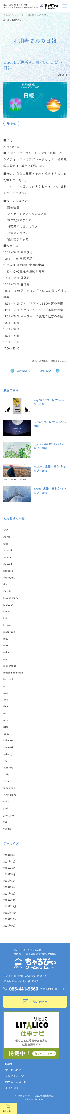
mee (5, 645)
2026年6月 (9, 868)
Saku (6, 733)
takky (6, 774)
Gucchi (63, 360)
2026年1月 (9, 900)
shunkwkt (8, 747)
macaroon (9, 632)
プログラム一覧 (14, 1076)
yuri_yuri (8, 815)
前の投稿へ (23, 371)
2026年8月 (9, 855)
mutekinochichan (13, 672)
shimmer (8, 740)
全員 (6, 530)
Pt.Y (5, 706)
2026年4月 (9, 881)
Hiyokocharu (10, 598)
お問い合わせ (39, 1001)
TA (5, 760)
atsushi (7, 550)
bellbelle (8, 570)
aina (5, 543)
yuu (5, 822)
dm (5, 584)
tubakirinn (9, 788)
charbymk (9, 577)
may (5, 638)
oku (5, 693)
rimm (6, 720)
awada (7, 557)
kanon (6, 611)
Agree (6, 537)
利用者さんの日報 (16, 1082)
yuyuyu (7, 828)
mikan (6, 652)
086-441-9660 (23, 989)
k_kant (7, 625)
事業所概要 (11, 1088)
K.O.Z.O (8, 604)
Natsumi (8, 679)
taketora (8, 767)
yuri (5, 808)
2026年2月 (9, 893)
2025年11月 (9, 913)
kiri (5, 618)
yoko (6, 801)
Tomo (6, 781)
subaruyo (8, 754)
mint (5, 659)
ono (5, 699)
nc (4, 686)
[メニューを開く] (64, 6)
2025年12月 (10, 906)
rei (4, 713)
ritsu (6, 727)
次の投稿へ (47, 371)
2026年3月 (9, 887)
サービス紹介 (13, 1070)
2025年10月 (10, 919)
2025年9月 (9, 925)
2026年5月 (9, 874)
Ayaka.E (8, 564)
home (9, 1064)
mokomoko (9, 665)
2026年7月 (9, 861)
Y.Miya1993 (9, 794)
